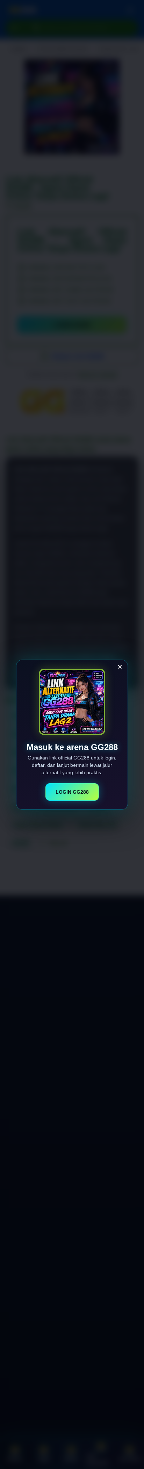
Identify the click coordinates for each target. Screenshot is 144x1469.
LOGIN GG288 (72, 792)
